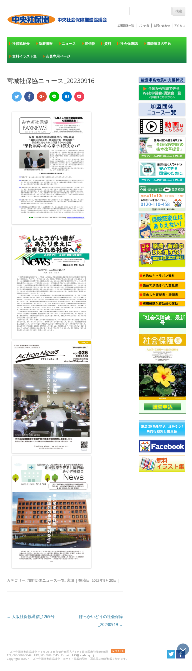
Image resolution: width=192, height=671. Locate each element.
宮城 (70, 580)
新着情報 (46, 43)
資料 (107, 43)
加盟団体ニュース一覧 (46, 580)
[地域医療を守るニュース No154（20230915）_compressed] (51, 566)
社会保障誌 (129, 43)
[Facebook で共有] (29, 97)
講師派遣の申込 (159, 43)
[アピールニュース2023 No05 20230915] (51, 337)
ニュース (69, 43)
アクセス (179, 25)
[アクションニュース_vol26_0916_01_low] (51, 452)
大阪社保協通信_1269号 (30, 616)
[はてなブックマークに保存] (67, 97)
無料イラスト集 (24, 56)
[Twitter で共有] (17, 97)
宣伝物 (90, 43)
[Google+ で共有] (42, 97)
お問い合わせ (162, 25)
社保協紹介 (21, 43)
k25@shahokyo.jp (84, 655)
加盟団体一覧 (126, 25)
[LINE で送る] (54, 97)
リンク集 (143, 25)
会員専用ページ (58, 56)
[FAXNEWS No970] (51, 223)
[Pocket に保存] (79, 97)
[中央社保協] (58, 30)
